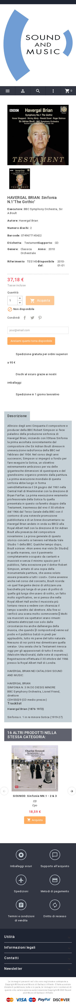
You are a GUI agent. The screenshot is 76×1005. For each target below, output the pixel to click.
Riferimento (16, 261)
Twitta (32, 317)
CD (57, 242)
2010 (52, 249)
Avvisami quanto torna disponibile (31, 340)
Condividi (24, 317)
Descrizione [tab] (17, 416)
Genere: (13, 249)
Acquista (40, 300)
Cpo (34, 805)
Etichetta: (14, 242)
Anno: (42, 249)
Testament (31, 242)
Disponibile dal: (46, 263)
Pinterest (39, 317)
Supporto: (45, 242)
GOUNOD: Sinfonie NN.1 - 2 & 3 (35, 796)
